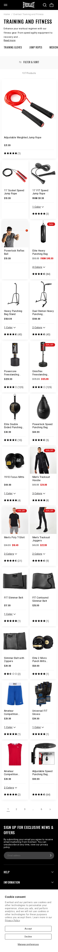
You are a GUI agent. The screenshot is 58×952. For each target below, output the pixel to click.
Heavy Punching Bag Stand (13, 313)
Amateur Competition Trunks (11, 712)
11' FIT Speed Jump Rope (40, 192)
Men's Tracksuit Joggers (41, 539)
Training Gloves (13, 47)
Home (7, 14)
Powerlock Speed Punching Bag (42, 426)
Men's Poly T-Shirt (14, 537)
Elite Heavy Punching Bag (40, 252)
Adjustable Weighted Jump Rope (22, 137)
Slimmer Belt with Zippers (14, 660)
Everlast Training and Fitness (28, 14)
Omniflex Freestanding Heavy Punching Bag (41, 373)
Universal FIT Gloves (39, 712)
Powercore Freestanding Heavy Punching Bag (13, 373)
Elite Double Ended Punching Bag (13, 426)
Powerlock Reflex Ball (14, 252)
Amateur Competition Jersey (11, 773)
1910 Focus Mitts (14, 477)
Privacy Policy (12, 920)
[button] (7, 5)
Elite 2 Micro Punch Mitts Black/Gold (39, 660)
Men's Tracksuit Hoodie (41, 479)
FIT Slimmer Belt (13, 597)
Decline (28, 936)
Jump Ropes (35, 47)
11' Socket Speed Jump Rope (14, 192)
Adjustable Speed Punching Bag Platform (42, 773)
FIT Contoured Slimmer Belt (40, 599)
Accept (28, 928)
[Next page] (50, 809)
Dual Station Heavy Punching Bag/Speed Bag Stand (43, 313)
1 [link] (8, 809)
